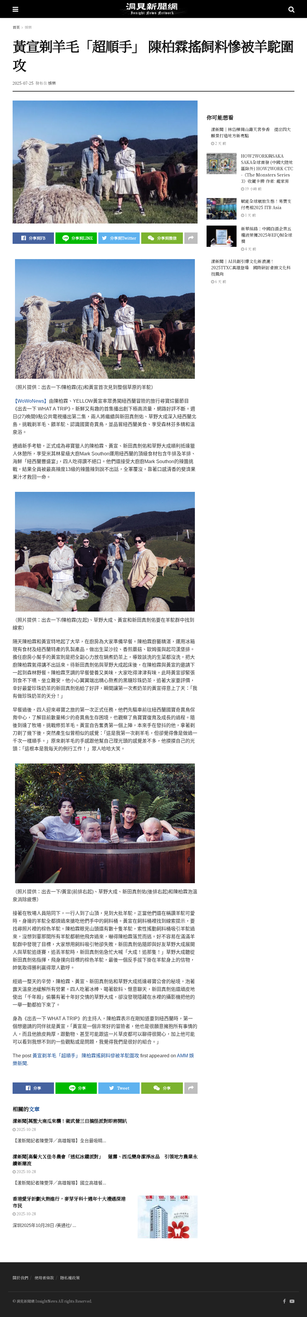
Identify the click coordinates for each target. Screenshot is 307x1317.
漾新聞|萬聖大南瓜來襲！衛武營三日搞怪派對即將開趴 (70, 1120)
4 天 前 (250, 248)
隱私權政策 (70, 1277)
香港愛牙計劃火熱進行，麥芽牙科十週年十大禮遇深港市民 (69, 1202)
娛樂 (28, 27)
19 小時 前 (252, 188)
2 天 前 (220, 143)
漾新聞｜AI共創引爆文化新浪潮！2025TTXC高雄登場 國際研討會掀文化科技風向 (251, 267)
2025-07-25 (23, 83)
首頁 (16, 27)
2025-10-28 (26, 1129)
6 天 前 (220, 281)
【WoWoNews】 (31, 401)
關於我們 (20, 1277)
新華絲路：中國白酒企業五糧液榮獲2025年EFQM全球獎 (266, 235)
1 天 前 (250, 215)
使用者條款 (44, 1277)
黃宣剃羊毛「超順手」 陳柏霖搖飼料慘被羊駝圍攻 (85, 1055)
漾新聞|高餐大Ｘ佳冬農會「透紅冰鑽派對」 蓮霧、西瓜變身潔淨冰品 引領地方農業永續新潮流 (105, 1160)
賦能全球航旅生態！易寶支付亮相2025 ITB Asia (266, 204)
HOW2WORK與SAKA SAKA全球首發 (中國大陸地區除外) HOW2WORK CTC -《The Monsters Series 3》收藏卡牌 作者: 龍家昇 (267, 168)
